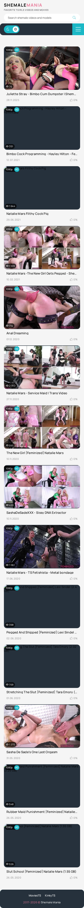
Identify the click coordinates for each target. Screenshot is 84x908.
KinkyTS (50, 895)
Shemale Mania (51, 902)
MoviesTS (35, 895)
